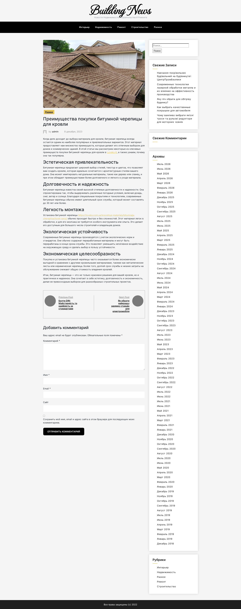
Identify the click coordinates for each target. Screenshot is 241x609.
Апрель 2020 (165, 472)
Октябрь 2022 (165, 377)
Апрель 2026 (165, 178)
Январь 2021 (164, 429)
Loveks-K (112, 152)
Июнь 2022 (164, 396)
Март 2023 (163, 353)
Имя (46, 374)
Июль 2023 (164, 334)
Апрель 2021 (164, 415)
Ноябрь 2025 (165, 202)
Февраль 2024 (165, 301)
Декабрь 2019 (165, 491)
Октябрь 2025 (165, 206)
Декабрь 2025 (165, 197)
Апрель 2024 (165, 292)
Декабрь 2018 (165, 543)
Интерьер (84, 27)
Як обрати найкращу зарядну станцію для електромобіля (120, 306)
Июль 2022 (164, 391)
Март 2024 (163, 297)
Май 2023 (163, 344)
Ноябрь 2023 (165, 315)
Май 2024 (163, 287)
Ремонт (121, 27)
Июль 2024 (164, 278)
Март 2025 (163, 240)
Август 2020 (164, 453)
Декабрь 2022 (165, 368)
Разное (158, 27)
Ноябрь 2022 (165, 372)
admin (55, 131)
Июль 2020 (164, 458)
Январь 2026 (165, 192)
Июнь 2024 (164, 282)
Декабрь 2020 (165, 434)
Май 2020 (163, 467)
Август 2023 (164, 330)
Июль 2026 (164, 164)
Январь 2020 (165, 486)
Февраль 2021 (165, 425)
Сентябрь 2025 (166, 211)
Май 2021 (163, 410)
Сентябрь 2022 (166, 382)
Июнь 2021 (163, 406)
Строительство (139, 27)
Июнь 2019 (163, 519)
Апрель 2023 (165, 349)
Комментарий (51, 340)
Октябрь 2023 (165, 320)
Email (47, 388)
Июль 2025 (164, 221)
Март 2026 (163, 183)
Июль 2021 (163, 401)
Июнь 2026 (164, 168)
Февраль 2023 (165, 358)
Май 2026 (163, 173)
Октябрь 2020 (165, 444)
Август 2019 (164, 510)
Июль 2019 (163, 515)
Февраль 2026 (165, 187)
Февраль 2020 (165, 482)
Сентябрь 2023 (166, 325)
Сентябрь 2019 (166, 505)
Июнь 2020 (164, 463)
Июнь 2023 (164, 339)
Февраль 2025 (165, 244)
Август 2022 (164, 387)
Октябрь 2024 (165, 263)
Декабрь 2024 (165, 254)
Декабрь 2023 (165, 311)
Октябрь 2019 (165, 500)
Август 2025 (164, 216)
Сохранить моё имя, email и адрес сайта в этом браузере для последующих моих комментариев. (88, 421)
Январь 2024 (165, 306)
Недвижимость (103, 27)
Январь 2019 (164, 538)
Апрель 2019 (164, 524)
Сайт (46, 402)
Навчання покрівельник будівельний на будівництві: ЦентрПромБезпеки (174, 76)
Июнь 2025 (164, 225)
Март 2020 (163, 477)
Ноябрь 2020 (165, 439)
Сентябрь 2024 (166, 268)
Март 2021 (163, 420)
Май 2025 (163, 230)
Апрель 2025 (165, 235)
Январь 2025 (165, 249)
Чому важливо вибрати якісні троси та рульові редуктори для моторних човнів (175, 118)
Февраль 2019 (165, 534)
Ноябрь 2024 (165, 259)
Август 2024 (164, 273)
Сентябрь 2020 (166, 448)
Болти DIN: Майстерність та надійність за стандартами (68, 304)
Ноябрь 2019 (165, 496)
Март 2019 (163, 529)
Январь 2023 (165, 363)
